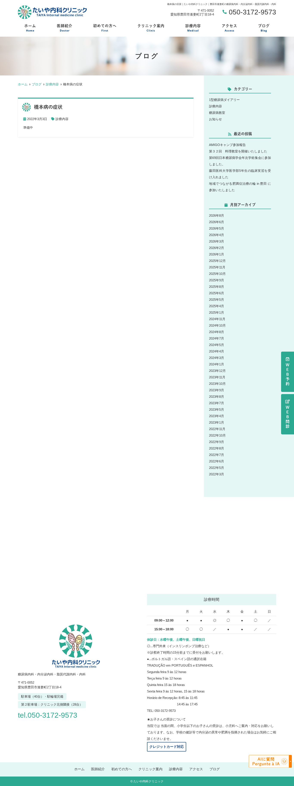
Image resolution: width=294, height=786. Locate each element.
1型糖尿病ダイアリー (224, 100)
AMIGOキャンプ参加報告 (227, 145)
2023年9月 (216, 390)
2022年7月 (216, 455)
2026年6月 (216, 222)
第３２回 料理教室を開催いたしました (238, 151)
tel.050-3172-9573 (47, 715)
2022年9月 (216, 442)
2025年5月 (216, 299)
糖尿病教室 (217, 112)
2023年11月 (217, 377)
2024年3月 (216, 358)
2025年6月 (216, 293)
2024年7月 (216, 338)
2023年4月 (216, 416)
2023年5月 (216, 409)
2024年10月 (217, 325)
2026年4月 (216, 235)
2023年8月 (216, 396)
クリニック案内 (150, 28)
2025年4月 (216, 306)
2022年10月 (217, 435)
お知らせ (215, 119)
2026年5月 (216, 228)
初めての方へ (104, 28)
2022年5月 (216, 468)
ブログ (264, 28)
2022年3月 (216, 474)
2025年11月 (217, 267)
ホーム (30, 28)
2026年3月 (216, 241)
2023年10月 (217, 383)
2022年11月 (217, 429)
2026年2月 (216, 248)
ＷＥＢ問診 (287, 417)
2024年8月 (216, 332)
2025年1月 (216, 312)
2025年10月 (217, 274)
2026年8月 (216, 215)
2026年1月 (216, 254)
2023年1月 (216, 422)
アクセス (229, 28)
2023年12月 (217, 371)
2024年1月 (216, 364)
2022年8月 (216, 448)
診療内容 (193, 28)
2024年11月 (217, 319)
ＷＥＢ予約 (287, 375)
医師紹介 (64, 28)
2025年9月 (216, 280)
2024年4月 (216, 351)
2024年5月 (216, 345)
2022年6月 (216, 461)
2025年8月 (216, 286)
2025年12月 (217, 261)
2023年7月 (216, 403)
